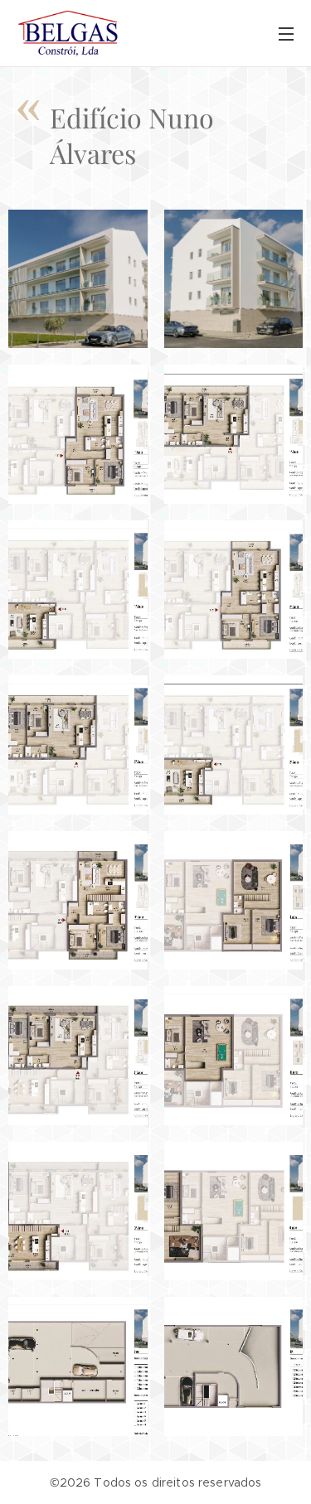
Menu (286, 33)
